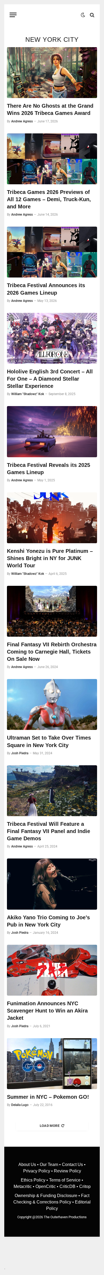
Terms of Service (65, 1180)
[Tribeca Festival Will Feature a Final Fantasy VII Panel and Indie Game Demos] (52, 790)
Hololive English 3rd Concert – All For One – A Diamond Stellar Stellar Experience (50, 379)
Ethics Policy (33, 1180)
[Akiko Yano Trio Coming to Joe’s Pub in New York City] (52, 883)
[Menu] (13, 15)
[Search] (91, 15)
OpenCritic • (47, 1186)
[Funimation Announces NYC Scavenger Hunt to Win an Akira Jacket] (52, 970)
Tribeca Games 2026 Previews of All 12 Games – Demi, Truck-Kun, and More (49, 199)
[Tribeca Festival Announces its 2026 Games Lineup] (52, 252)
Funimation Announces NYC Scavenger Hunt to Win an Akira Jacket (47, 1010)
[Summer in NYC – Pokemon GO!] (52, 1063)
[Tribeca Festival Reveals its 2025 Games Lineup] (52, 431)
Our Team (49, 1164)
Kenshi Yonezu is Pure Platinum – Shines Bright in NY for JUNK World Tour (50, 558)
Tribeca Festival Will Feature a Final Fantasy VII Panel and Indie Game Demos (48, 831)
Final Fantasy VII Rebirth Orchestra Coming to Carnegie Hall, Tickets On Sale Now (52, 652)
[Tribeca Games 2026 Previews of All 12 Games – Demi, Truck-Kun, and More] (52, 158)
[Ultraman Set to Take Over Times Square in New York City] (52, 704)
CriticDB (67, 1186)
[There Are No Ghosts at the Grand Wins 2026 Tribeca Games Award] (52, 72)
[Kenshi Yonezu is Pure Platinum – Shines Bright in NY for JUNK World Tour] (52, 517)
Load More (50, 1126)
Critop (85, 1186)
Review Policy (67, 1171)
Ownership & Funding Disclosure (46, 1195)
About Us (27, 1164)
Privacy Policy (36, 1171)
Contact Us (72, 1164)
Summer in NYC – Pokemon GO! (48, 1097)
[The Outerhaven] (50, 14)
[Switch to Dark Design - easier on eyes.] (82, 15)
